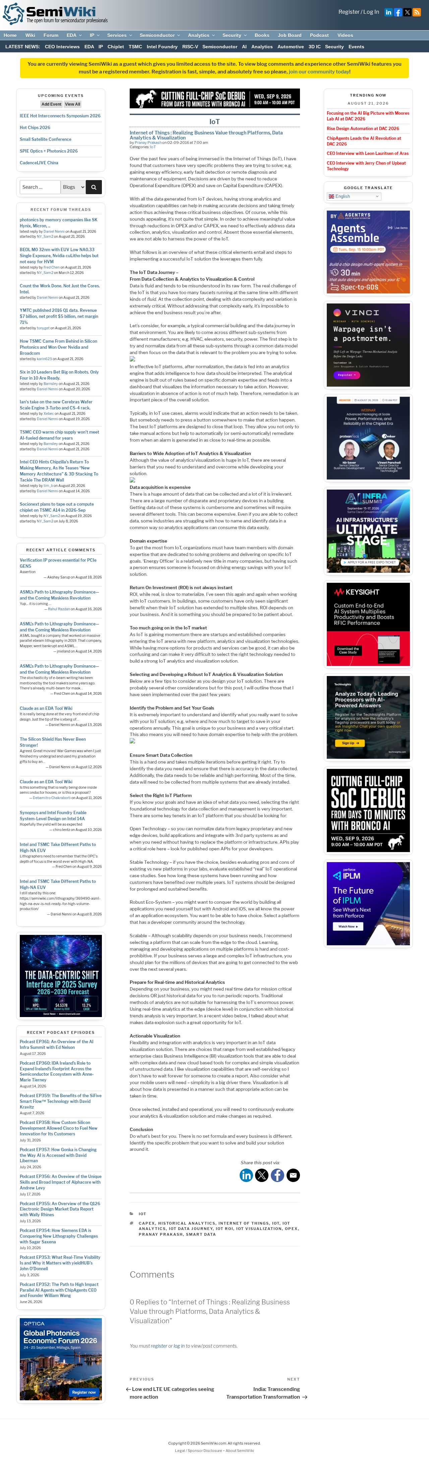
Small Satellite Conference (45, 139)
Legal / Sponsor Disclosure (199, 1450)
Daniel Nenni (54, 231)
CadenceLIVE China (39, 162)
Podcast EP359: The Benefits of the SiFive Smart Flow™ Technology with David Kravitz (61, 1101)
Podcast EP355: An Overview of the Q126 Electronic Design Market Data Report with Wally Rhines (60, 1209)
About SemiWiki (240, 1450)
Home (10, 35)
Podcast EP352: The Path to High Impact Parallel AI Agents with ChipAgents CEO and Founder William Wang (59, 1290)
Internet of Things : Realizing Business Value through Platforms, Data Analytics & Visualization (206, 135)
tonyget (43, 328)
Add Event (51, 104)
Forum (51, 35)
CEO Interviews (62, 46)
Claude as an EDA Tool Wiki (46, 708)
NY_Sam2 (45, 236)
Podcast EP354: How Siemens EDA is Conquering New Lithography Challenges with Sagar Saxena (59, 1236)
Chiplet (116, 46)
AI (244, 46)
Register (349, 12)
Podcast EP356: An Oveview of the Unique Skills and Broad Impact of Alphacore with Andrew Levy (61, 1182)
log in (179, 1346)
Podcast (319, 35)
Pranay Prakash (148, 142)
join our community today (319, 72)
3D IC (315, 46)
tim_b (48, 486)
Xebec (49, 413)
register (159, 1346)
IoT (153, 147)
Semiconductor (157, 35)
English (342, 196)
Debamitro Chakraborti (52, 798)
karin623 (44, 359)
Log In (371, 12)
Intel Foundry (162, 46)
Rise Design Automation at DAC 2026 (363, 128)
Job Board (290, 35)
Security (232, 35)
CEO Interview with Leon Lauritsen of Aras (368, 153)
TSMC (135, 46)
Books (262, 35)
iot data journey (191, 1228)
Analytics (198, 35)
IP (92, 35)
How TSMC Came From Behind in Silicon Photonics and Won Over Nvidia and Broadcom (58, 347)
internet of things (244, 1223)
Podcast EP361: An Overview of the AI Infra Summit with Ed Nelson (57, 1044)
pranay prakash (161, 1234)
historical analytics (187, 1223)
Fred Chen (52, 267)
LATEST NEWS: (22, 46)
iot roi (224, 1228)
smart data (201, 1234)
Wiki (30, 35)
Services (117, 35)
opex (291, 1228)
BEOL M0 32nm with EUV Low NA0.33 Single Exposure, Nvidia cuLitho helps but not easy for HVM (59, 255)
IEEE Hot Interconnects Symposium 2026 (60, 115)
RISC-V (190, 46)
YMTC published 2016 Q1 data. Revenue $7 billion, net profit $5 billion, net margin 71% (59, 316)
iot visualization (259, 1228)
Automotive (291, 46)
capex (147, 1223)
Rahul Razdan (59, 609)
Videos (345, 35)
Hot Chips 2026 (35, 127)
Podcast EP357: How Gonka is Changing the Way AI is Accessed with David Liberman (58, 1155)
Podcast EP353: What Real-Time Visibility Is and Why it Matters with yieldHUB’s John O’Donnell (60, 1263)
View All (72, 104)
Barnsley (51, 384)
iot (276, 1223)
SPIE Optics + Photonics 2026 (49, 151)
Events (356, 46)
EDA (71, 35)
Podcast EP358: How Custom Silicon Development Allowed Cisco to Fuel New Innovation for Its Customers (59, 1128)
